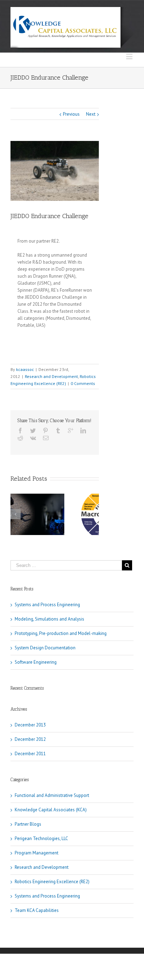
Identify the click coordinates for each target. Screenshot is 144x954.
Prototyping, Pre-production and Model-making (61, 633)
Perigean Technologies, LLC (41, 838)
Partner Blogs (28, 824)
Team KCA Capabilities (37, 910)
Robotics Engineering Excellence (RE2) (52, 882)
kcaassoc (25, 369)
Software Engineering (36, 662)
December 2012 (30, 739)
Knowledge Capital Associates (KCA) (51, 810)
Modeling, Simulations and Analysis (49, 619)
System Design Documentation (45, 648)
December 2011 (30, 754)
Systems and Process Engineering (47, 605)
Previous (71, 114)
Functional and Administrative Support (52, 795)
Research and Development (51, 376)
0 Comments (83, 383)
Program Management (36, 853)
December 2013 (30, 725)
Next (90, 114)
